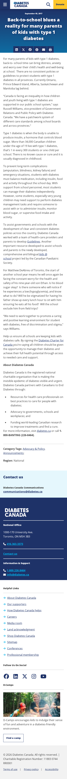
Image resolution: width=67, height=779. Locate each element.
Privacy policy (31, 769)
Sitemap (12, 642)
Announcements (13, 453)
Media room (14, 623)
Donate (60, 4)
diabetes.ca (44, 431)
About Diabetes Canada (21, 598)
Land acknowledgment (21, 629)
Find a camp (13, 738)
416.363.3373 (15, 544)
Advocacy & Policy (34, 449)
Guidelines (33, 241)
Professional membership (23, 655)
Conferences (15, 648)
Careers (12, 617)
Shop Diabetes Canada (21, 636)
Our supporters (16, 604)
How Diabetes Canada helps (24, 610)
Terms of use (10, 769)
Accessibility (51, 769)
